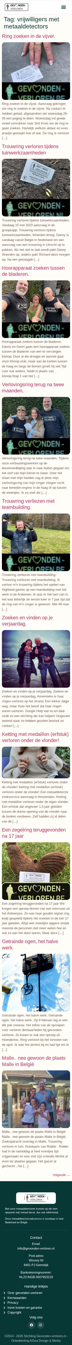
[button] (63, 7)
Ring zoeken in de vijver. (28, 36)
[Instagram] (40, 1325)
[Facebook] (31, 1325)
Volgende (61, 1175)
